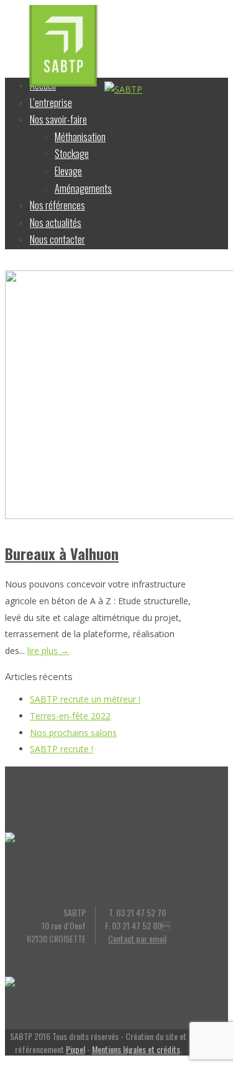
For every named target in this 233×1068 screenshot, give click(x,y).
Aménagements (83, 188)
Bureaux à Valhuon (62, 553)
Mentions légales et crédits (136, 1049)
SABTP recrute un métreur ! (85, 699)
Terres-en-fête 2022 (70, 716)
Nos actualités (55, 222)
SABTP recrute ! (61, 749)
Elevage (68, 170)
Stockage (72, 153)
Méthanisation (80, 136)
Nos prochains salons (73, 733)
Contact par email (137, 938)
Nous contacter (57, 239)
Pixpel (75, 1049)
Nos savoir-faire (58, 119)
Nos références (57, 205)
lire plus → (48, 650)
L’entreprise (51, 102)
